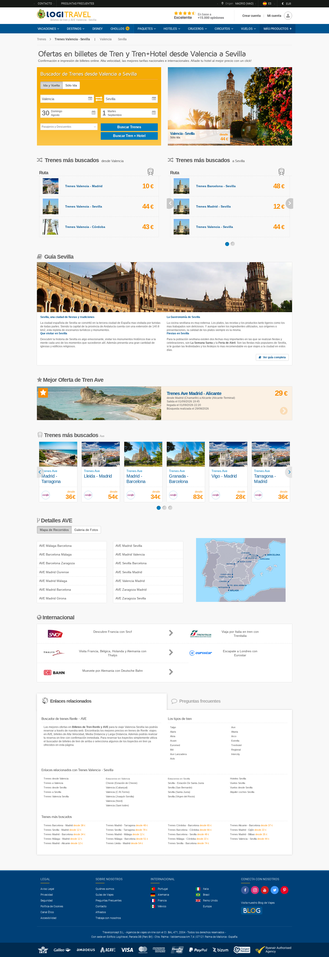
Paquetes (145, 28)
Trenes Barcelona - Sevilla (216, 186)
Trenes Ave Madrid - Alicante (194, 393)
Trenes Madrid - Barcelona (58, 834)
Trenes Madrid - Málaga (119, 834)
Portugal (163, 888)
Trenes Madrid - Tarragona (120, 825)
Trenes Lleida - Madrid (118, 843)
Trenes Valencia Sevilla (56, 796)
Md (171, 749)
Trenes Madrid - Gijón (242, 829)
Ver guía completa (274, 357)
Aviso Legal (47, 888)
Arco (233, 736)
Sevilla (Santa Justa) (179, 792)
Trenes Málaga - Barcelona (120, 838)
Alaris (173, 731)
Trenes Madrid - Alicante (57, 843)
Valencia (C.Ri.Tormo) (118, 792)
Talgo (173, 727)
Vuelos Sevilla (237, 783)
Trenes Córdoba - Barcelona (183, 825)
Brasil (206, 894)
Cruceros (195, 28)
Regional (236, 749)
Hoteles (170, 28)
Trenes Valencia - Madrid (84, 186)
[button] (277, 28)
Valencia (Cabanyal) (117, 787)
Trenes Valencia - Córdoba (85, 227)
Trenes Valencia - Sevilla (83, 206)
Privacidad (47, 894)
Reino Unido (210, 900)
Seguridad (47, 900)
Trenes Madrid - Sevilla (213, 206)
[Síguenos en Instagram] (255, 890)
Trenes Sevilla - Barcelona (182, 843)
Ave (233, 727)
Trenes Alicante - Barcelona (245, 825)
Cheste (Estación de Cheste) (121, 783)
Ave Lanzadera (178, 754)
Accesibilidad (48, 918)
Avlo (172, 758)
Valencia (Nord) (114, 801)
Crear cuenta (251, 15)
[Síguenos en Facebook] (245, 890)
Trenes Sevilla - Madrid (56, 829)
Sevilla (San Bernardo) (180, 787)
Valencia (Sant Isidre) (117, 805)
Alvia (172, 736)
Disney (97, 28)
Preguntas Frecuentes (109, 900)
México (162, 906)
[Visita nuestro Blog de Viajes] (251, 910)
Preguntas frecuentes (77, 3)
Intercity (235, 754)
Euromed (175, 745)
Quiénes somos (105, 888)
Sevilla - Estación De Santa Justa (186, 783)
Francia (162, 900)
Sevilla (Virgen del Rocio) (181, 796)
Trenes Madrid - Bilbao (242, 834)
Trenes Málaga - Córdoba (182, 838)
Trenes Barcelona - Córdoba (183, 829)
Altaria (234, 731)
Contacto (45, 3)
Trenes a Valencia (53, 783)
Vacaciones (47, 28)
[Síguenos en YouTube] (265, 890)
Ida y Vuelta (51, 85)
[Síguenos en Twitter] (275, 890)
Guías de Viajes (104, 894)
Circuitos (222, 28)
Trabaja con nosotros (108, 918)
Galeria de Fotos (86, 530)
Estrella (235, 740)
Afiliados (101, 912)
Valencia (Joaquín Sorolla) (120, 796)
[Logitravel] (199, 15)
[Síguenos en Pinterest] (284, 890)
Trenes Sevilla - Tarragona (120, 829)
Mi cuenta (274, 15)
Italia (206, 888)
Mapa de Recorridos (54, 530)
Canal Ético (47, 912)
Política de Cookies (52, 906)
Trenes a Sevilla (52, 792)
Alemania (163, 894)
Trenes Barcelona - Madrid (58, 825)
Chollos (117, 28)
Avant (173, 740)
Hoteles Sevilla (238, 778)
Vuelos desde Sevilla (241, 787)
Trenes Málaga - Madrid (57, 838)
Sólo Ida (71, 85)
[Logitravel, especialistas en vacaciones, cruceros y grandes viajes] (64, 14)
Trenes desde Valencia (56, 778)
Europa (207, 906)
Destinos (74, 28)
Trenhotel (236, 745)
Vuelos (246, 28)
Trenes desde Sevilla (55, 787)
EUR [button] (286, 3)
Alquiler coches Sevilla (242, 792)
